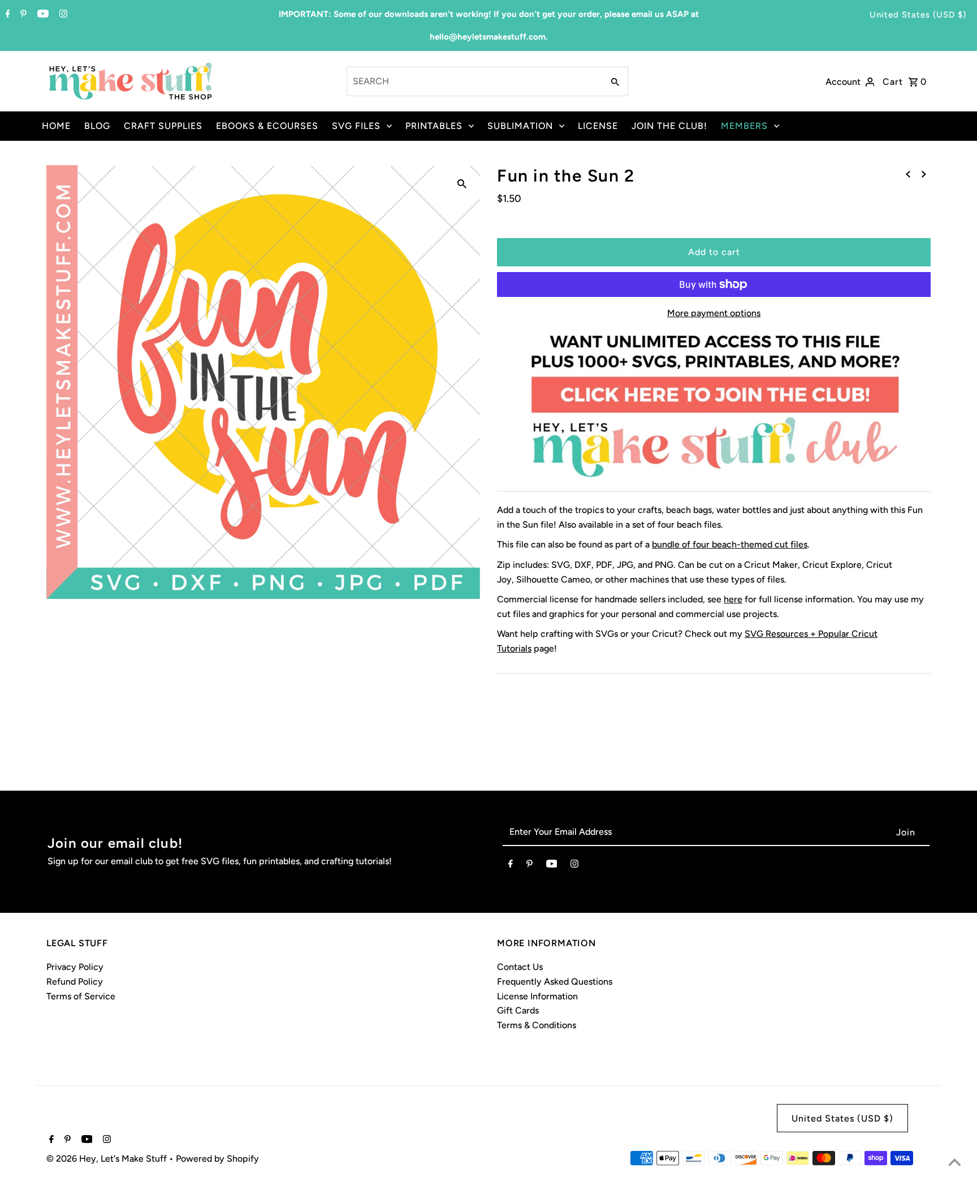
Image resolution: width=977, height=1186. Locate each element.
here (733, 599)
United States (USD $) (918, 15)
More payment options (713, 313)
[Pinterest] (22, 14)
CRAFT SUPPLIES (163, 125)
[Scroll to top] (954, 1163)
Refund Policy (74, 981)
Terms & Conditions (536, 1025)
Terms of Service (80, 996)
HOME (56, 125)
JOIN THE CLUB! (669, 125)
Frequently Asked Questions (554, 981)
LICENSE (598, 125)
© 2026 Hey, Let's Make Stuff (107, 1158)
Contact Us (520, 966)
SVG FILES (356, 125)
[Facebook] (6, 14)
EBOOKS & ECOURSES (267, 125)
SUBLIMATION (520, 125)
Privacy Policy (74, 966)
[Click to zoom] (461, 183)
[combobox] (474, 81)
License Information (537, 996)
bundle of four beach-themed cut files (729, 544)
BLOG (97, 125)
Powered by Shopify (217, 1158)
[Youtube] (41, 14)
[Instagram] (62, 14)
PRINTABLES (433, 125)
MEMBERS (744, 125)
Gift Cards (518, 1010)
